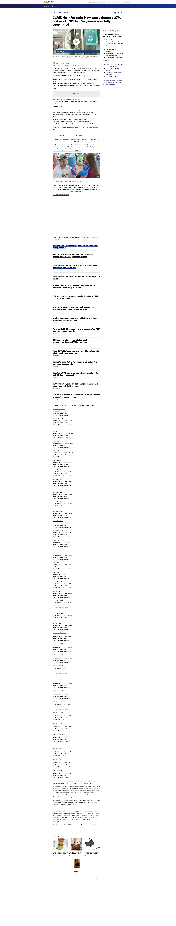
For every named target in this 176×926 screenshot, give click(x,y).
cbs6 (46, 6)
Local (93, 2)
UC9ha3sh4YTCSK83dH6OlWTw (51, 6)
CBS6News (44, 6)
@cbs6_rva (53, 6)
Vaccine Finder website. (76, 191)
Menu (87, 2)
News (103, 6)
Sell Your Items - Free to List (69, 837)
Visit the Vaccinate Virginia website (63, 187)
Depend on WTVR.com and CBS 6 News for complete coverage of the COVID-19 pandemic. (112, 82)
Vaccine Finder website (113, 42)
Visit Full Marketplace (95, 836)
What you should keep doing (114, 57)
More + (130, 6)
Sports (111, 2)
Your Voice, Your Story (113, 6)
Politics (125, 6)
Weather (105, 2)
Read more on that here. (59, 827)
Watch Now (128, 2)
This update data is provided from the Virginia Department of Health (75, 144)
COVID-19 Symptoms (112, 77)
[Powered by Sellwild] (98, 878)
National (99, 2)
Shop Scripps (119, 2)
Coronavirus (63, 12)
